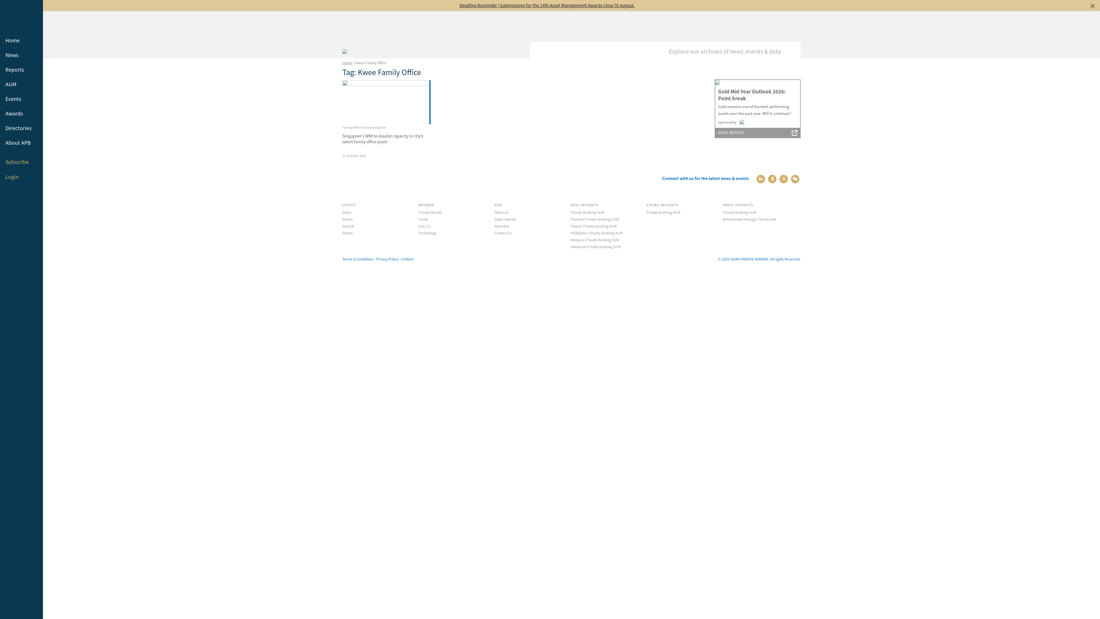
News (11, 54)
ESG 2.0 (425, 226)
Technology (428, 232)
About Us (501, 212)
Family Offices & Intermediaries (364, 127)
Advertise (501, 226)
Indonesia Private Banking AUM (596, 246)
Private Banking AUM (587, 212)
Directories (18, 128)
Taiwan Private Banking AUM (594, 226)
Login (12, 177)
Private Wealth (430, 212)
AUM (10, 84)
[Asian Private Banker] (344, 50)
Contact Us (503, 232)
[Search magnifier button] (792, 50)
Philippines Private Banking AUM (597, 232)
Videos (347, 232)
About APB (18, 142)
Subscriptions (505, 219)
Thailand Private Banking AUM (595, 219)
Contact (407, 258)
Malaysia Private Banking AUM (595, 239)
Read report (731, 132)
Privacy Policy (387, 258)
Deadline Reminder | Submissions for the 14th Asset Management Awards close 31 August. (547, 5)
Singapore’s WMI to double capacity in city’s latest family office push (382, 138)
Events (13, 98)
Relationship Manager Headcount (749, 219)
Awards (14, 113)
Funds (423, 219)
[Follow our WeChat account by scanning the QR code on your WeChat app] (795, 178)
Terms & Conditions (357, 258)
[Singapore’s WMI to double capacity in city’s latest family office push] (386, 102)
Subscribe (17, 162)
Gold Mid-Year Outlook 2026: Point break (751, 95)
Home (12, 40)
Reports (14, 69)
